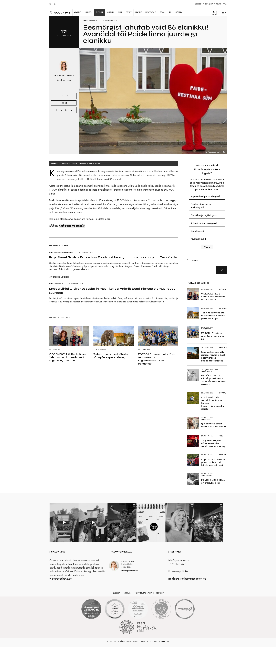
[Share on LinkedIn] (66, 110)
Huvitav (222, 393)
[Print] (70, 110)
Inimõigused (206, 371)
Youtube (219, 3)
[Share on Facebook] (56, 110)
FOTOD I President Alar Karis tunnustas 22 (212, 336)
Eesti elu (93, 21)
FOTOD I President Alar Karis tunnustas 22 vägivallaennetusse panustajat (156, 359)
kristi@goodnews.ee (129, 570)
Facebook (198, 3)
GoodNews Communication (159, 641)
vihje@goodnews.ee (61, 579)
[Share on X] (61, 110)
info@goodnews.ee (179, 560)
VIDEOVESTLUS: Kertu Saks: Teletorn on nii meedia (213, 296)
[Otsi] (221, 270)
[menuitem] (77, 12)
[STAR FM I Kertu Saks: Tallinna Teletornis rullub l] (179, 522)
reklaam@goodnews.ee (193, 579)
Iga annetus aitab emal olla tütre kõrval (213, 425)
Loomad (223, 308)
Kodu (85, 21)
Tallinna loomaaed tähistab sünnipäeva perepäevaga (111, 356)
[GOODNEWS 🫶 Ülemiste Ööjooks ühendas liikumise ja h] (208, 522)
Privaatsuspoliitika (178, 571)
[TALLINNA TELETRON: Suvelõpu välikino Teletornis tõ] (93, 522)
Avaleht (116, 593)
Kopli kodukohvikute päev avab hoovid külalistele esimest (213, 462)
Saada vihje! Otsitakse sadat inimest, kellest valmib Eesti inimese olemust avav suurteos (112, 291)
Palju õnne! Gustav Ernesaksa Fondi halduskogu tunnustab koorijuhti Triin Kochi (113, 257)
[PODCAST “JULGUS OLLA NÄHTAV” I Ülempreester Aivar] (150, 522)
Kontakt (160, 593)
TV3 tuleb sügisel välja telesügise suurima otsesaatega (213, 443)
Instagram (209, 3)
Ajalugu (222, 289)
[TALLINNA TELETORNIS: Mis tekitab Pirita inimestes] (64, 522)
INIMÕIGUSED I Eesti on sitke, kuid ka (213, 481)
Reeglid (127, 593)
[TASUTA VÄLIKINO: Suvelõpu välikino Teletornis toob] (122, 522)
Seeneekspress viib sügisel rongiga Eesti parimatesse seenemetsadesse (213, 356)
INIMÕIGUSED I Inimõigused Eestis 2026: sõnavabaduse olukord (213, 380)
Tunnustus (68, 252)
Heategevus (206, 419)
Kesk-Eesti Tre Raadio (72, 226)
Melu (221, 436)
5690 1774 (126, 567)
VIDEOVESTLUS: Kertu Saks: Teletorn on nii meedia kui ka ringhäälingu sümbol (67, 357)
